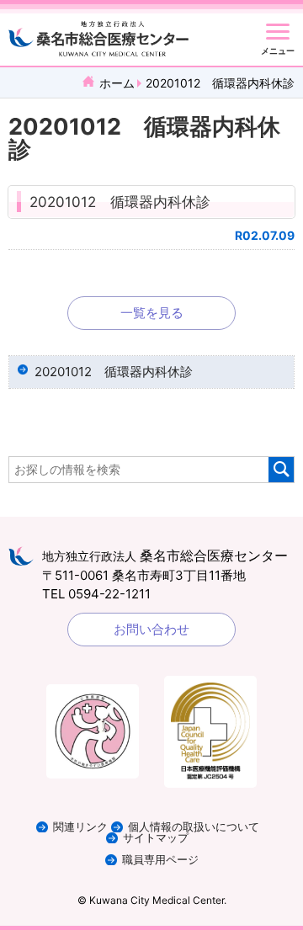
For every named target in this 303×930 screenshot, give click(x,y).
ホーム (117, 83)
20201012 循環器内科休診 (119, 202)
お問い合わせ (151, 629)
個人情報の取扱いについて (193, 826)
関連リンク (80, 826)
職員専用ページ (160, 859)
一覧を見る (151, 313)
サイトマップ (156, 837)
